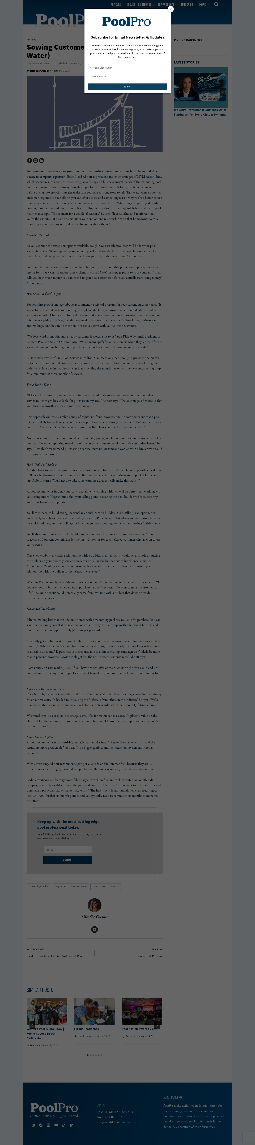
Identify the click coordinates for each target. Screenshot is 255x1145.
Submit (127, 86)
